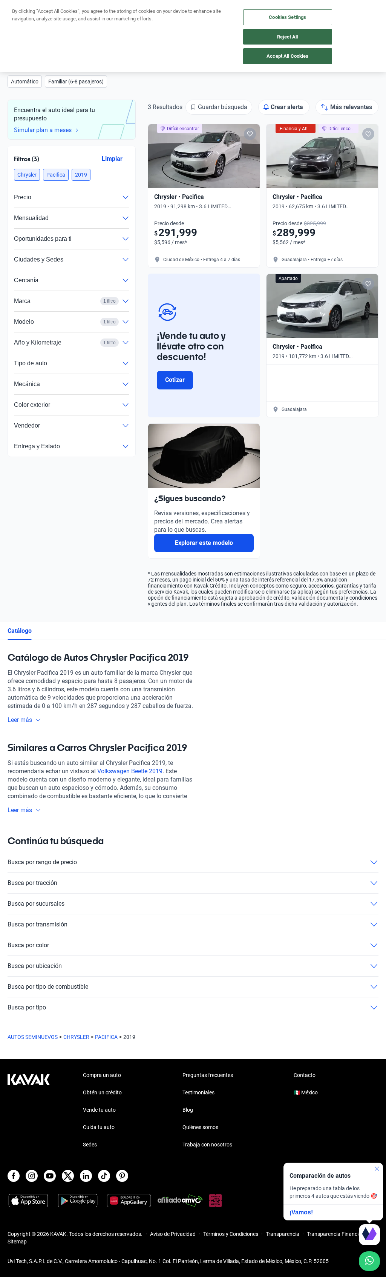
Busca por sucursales (36, 903)
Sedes (90, 1145)
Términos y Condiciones (230, 1234)
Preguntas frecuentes (207, 1075)
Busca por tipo (27, 1007)
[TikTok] (104, 1176)
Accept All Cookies (287, 56)
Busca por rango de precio (42, 862)
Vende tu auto (99, 1110)
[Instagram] (32, 1176)
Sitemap (17, 1242)
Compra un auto (102, 1075)
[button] (25, 81)
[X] (68, 1176)
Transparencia (282, 1234)
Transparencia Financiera (336, 1234)
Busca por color (28, 945)
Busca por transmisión (37, 924)
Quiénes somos (200, 1127)
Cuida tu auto (99, 1127)
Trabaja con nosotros (207, 1145)
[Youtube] (50, 1176)
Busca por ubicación (35, 965)
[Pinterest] (122, 1176)
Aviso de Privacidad (173, 1234)
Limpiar (112, 158)
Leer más (20, 719)
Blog (187, 1110)
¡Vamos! (301, 1212)
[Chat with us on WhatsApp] (369, 1261)
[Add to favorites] (250, 134)
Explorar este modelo (204, 542)
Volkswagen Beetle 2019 (129, 771)
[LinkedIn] (86, 1176)
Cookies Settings (287, 17)
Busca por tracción (32, 882)
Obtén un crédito (102, 1092)
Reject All (287, 37)
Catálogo (20, 630)
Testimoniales (198, 1092)
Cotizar (174, 379)
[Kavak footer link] (29, 1110)
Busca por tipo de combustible (48, 986)
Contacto (305, 1075)
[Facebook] (14, 1176)
